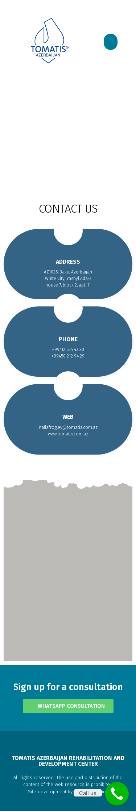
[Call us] (117, 794)
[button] (111, 42)
